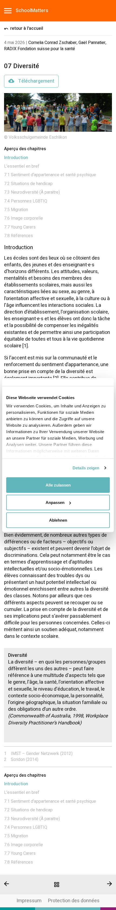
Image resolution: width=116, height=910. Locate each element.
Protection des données (74, 900)
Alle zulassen (58, 484)
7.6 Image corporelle (23, 218)
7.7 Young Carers (20, 227)
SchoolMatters (32, 11)
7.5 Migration (16, 210)
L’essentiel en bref (21, 166)
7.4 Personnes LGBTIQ (25, 201)
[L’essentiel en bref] (96, 883)
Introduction (16, 157)
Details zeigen (86, 468)
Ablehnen (58, 520)
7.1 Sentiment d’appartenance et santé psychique (50, 175)
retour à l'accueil (26, 28)
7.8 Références (18, 236)
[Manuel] (58, 884)
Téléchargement (35, 81)
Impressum (29, 900)
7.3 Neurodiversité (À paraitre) (32, 192)
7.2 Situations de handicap (28, 183)
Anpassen (55, 502)
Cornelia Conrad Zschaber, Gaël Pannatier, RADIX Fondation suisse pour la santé (55, 45)
